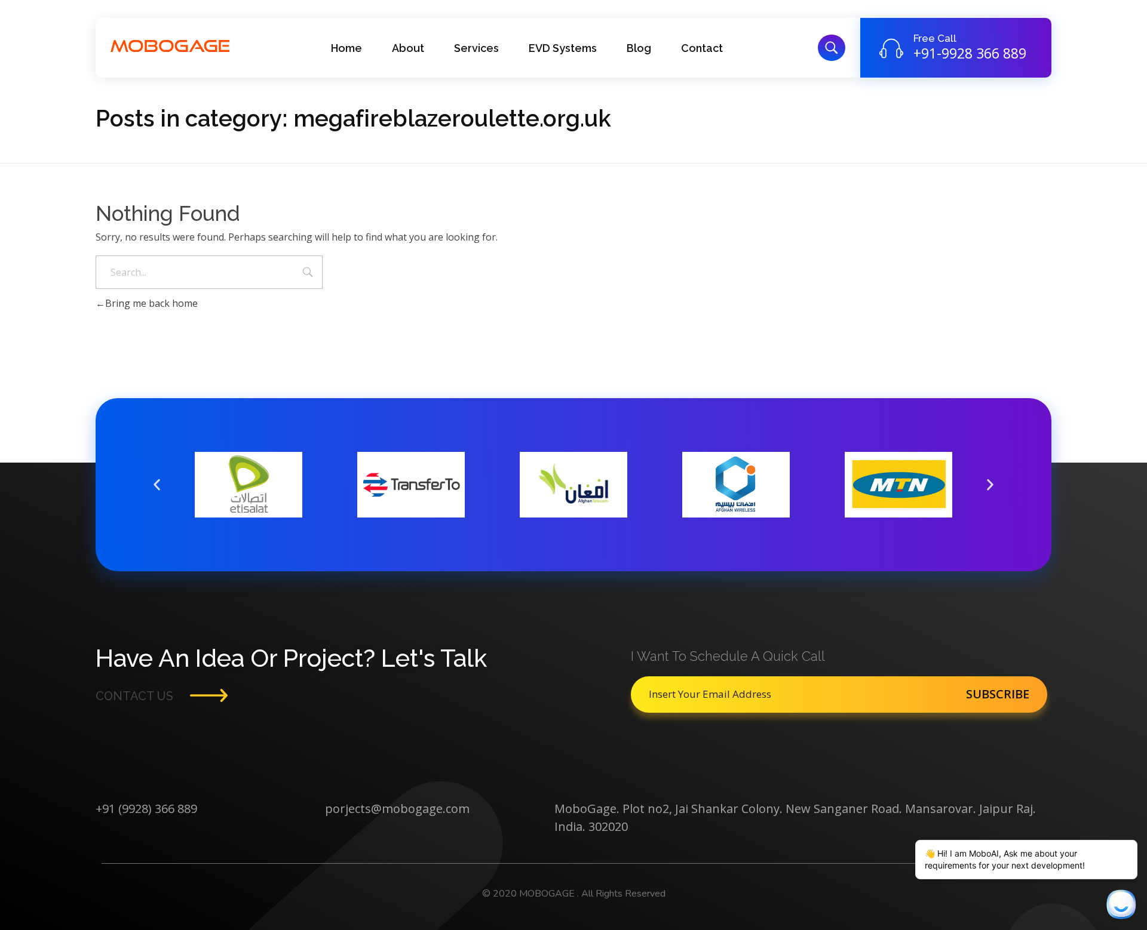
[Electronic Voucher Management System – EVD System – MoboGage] (170, 46)
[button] (156, 485)
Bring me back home (151, 303)
